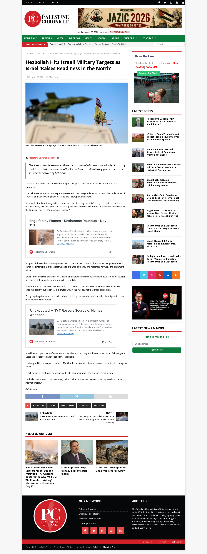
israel (53, 405)
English (28, 3)
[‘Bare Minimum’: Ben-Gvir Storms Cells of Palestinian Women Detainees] (138, 152)
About (115, 38)
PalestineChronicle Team (106, 547)
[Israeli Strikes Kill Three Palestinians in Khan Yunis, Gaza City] (138, 244)
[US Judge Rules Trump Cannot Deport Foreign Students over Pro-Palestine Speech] (138, 137)
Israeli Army (67, 405)
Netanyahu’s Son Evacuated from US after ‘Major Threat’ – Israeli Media (163, 228)
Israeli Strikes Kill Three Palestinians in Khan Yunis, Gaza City (161, 244)
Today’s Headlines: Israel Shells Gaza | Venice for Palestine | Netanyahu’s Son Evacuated (164, 259)
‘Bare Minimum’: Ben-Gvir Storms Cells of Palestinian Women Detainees (161, 152)
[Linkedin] (182, 2)
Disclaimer (147, 542)
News (60, 38)
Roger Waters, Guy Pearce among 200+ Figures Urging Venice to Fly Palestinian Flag (162, 213)
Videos (88, 38)
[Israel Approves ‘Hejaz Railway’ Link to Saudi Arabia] (77, 452)
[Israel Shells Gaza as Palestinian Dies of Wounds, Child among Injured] (138, 183)
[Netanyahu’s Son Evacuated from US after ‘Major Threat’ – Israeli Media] (138, 228)
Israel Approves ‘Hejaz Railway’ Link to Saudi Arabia (74, 471)
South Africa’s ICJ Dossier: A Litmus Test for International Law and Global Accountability (163, 198)
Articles (47, 38)
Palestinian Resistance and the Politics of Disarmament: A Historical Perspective (164, 167)
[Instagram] (171, 2)
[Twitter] (165, 2)
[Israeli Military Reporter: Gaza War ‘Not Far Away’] (112, 452)
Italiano (55, 3)
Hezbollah (38, 405)
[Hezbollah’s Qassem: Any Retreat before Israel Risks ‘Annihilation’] (138, 122)
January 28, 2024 (36, 77)
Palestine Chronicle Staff (42, 157)
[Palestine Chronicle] (50, 531)
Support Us (130, 38)
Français (41, 3)
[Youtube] (176, 2)
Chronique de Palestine (89, 513)
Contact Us (149, 38)
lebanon (83, 405)
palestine (99, 405)
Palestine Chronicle (88, 509)
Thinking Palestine (87, 523)
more (148, 527)
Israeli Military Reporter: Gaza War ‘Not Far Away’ (111, 469)
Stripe (175, 63)
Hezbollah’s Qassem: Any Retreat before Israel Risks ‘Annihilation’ (161, 121)
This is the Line (144, 56)
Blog (51, 77)
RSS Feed (162, 542)
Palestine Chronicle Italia (90, 518)
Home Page (30, 38)
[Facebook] (159, 2)
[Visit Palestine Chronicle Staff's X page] (58, 157)
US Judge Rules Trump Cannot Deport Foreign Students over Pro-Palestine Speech (163, 137)
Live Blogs (74, 38)
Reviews (102, 38)
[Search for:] (169, 43)
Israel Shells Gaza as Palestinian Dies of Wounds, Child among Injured (162, 182)
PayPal (140, 67)
